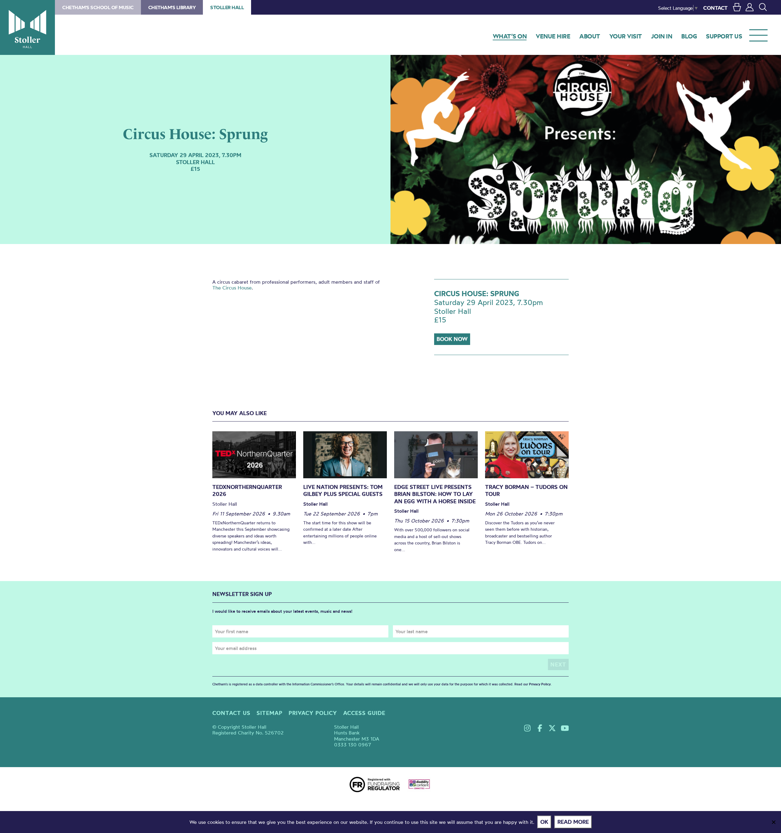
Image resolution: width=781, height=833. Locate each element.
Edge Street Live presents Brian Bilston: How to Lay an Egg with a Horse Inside (435, 494)
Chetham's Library (172, 7)
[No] (773, 822)
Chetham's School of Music (98, 7)
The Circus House (232, 288)
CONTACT (715, 8)
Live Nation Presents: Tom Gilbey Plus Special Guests (343, 490)
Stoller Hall (27, 27)
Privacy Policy (540, 684)
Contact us (231, 712)
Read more (573, 821)
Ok (544, 821)
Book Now (452, 339)
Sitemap (270, 712)
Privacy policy (313, 712)
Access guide (364, 712)
